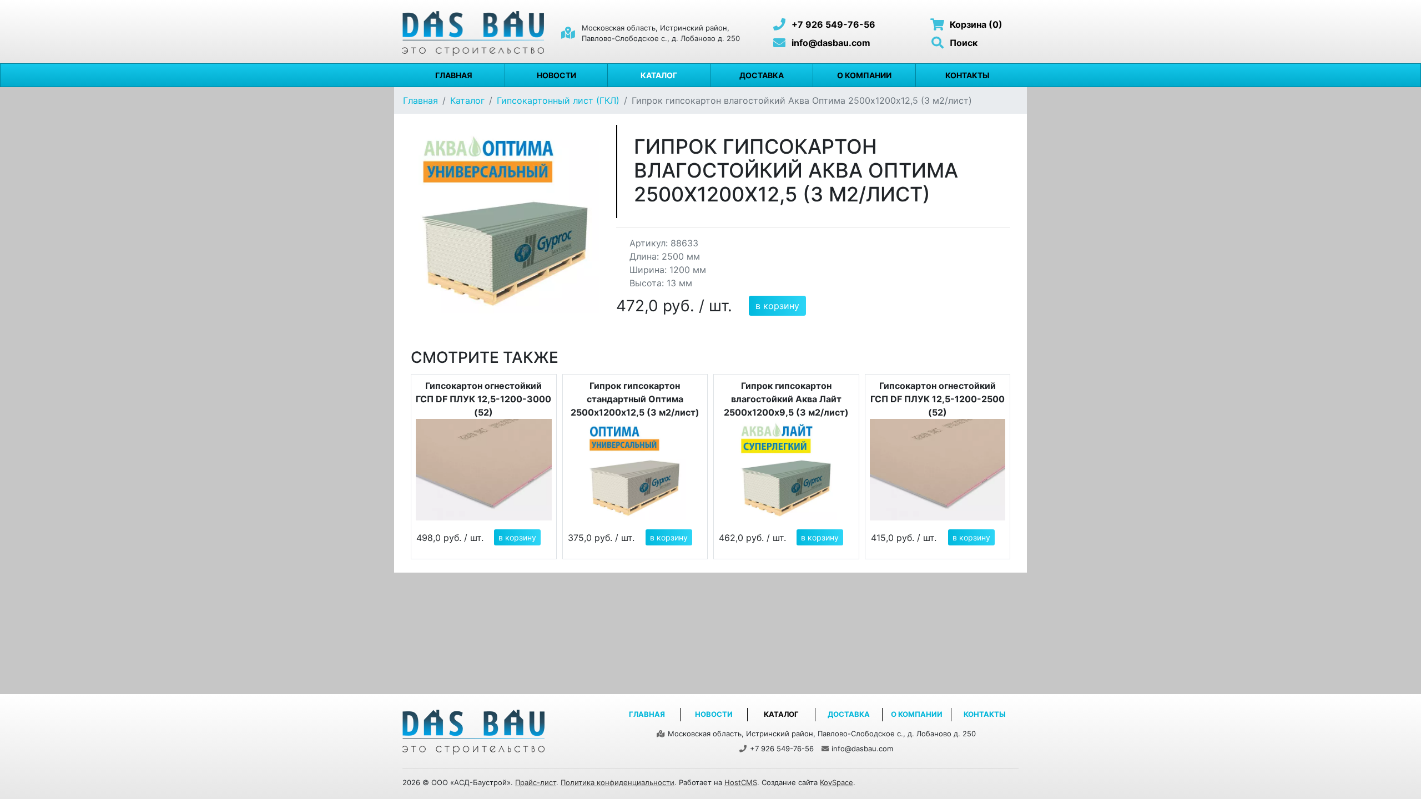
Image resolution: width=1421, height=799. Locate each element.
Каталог (659, 75)
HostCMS (740, 782)
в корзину (777, 305)
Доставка (761, 75)
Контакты (967, 75)
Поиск (962, 42)
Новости (556, 75)
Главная (453, 75)
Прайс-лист (535, 782)
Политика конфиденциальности (617, 782)
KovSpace (836, 782)
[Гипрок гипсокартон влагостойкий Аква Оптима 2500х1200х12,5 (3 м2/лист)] (505, 218)
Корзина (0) (975, 24)
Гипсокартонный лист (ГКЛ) (558, 100)
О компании (864, 75)
